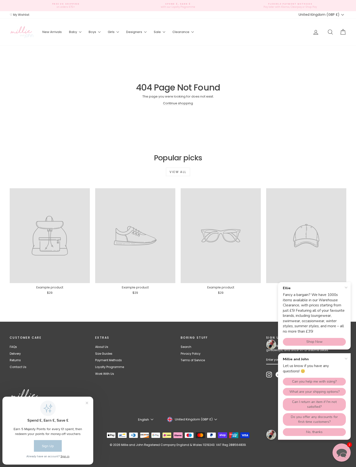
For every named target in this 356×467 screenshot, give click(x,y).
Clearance (181, 32)
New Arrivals (52, 32)
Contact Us (18, 367)
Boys (93, 32)
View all (178, 172)
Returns (15, 360)
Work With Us (104, 374)
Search (186, 347)
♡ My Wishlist (19, 15)
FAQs (13, 347)
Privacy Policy (191, 354)
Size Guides (103, 354)
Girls (111, 32)
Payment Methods (108, 360)
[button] (342, 452)
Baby (73, 32)
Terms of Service (193, 360)
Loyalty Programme (109, 367)
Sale (158, 32)
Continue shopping (178, 103)
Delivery (15, 354)
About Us (101, 347)
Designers (134, 32)
